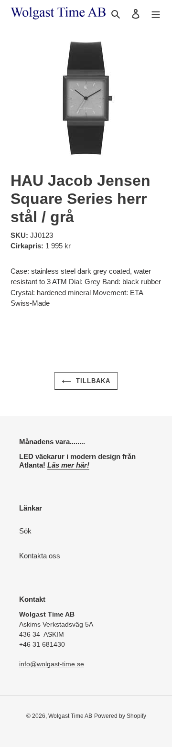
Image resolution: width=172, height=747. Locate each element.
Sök (25, 531)
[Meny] (156, 13)
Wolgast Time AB (70, 716)
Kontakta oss (39, 556)
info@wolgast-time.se (51, 664)
